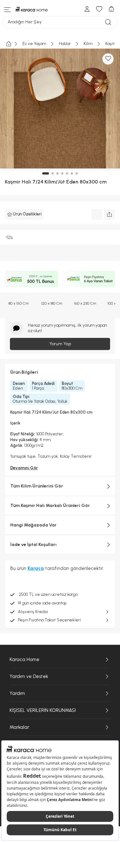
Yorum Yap (60, 344)
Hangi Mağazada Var (33, 525)
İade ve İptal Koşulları (33, 544)
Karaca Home (24, 659)
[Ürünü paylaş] (109, 214)
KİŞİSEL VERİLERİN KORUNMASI (43, 710)
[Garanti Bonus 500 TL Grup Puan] (31, 279)
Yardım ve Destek (29, 676)
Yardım (17, 693)
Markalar (19, 727)
